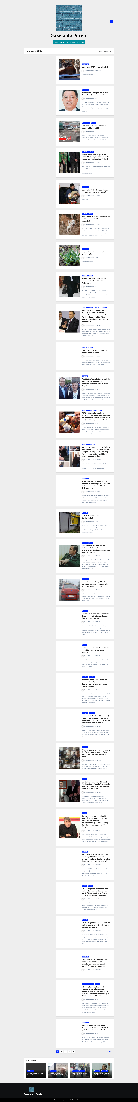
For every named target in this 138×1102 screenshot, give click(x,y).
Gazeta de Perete (69, 35)
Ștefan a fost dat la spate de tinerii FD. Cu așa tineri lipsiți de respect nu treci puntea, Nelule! (95, 157)
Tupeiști (91, 151)
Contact (62, 42)
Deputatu (84, 542)
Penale (91, 307)
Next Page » (110, 1051)
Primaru (93, 122)
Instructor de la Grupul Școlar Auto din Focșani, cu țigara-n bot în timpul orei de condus (95, 584)
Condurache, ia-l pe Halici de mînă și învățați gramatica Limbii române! (96, 650)
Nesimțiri (84, 984)
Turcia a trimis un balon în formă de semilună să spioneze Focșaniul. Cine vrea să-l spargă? (96, 616)
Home (56, 42)
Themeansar (80, 1099)
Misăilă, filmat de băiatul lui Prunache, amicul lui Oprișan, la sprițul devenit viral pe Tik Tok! (95, 1028)
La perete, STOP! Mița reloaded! (95, 67)
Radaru (91, 213)
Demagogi (84, 676)
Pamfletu (84, 307)
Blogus (73, 1099)
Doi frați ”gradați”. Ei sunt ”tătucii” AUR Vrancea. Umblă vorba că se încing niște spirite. (96, 925)
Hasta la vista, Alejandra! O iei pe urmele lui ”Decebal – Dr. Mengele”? (96, 219)
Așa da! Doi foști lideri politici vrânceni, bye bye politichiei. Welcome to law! (94, 281)
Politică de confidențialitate (75, 42)
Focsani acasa (86, 122)
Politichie (84, 151)
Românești (85, 64)
